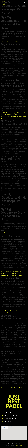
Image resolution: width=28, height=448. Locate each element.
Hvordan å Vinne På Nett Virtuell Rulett (11, 273)
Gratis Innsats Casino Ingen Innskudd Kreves (13, 233)
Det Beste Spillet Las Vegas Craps (10, 41)
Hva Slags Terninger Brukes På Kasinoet (11, 275)
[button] (24, 3)
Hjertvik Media (18, 445)
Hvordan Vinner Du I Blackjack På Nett (11, 387)
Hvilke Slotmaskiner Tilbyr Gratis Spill (11, 271)
